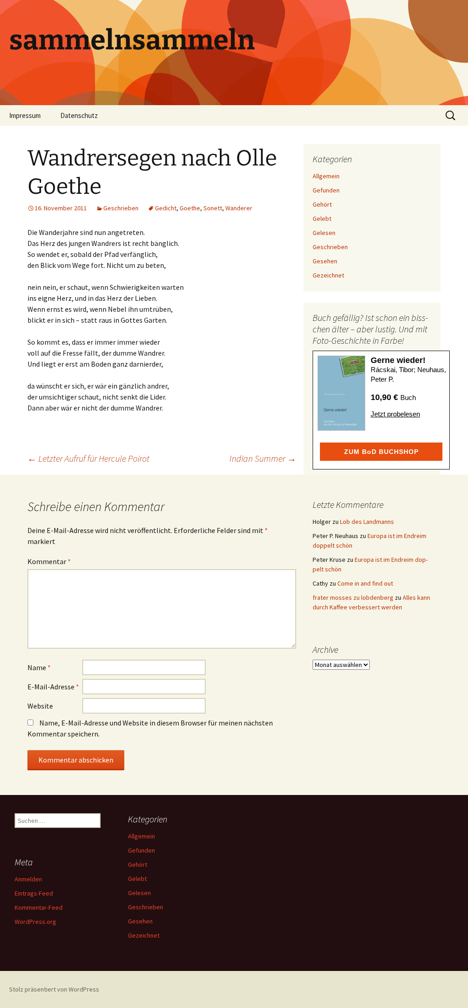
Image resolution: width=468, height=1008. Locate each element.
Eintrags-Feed (34, 893)
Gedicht (165, 208)
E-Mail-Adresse (53, 686)
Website (40, 705)
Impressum (25, 115)
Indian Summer (262, 458)
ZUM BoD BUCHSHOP (381, 451)
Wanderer (238, 208)
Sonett (212, 208)
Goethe (190, 208)
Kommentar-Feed (39, 907)
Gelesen (324, 233)
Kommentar (49, 561)
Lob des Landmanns (367, 521)
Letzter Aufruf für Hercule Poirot (88, 458)
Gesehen (325, 261)
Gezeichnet (328, 275)
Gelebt (322, 218)
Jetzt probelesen (395, 414)
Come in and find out (365, 583)
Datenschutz (79, 115)
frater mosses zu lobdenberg (353, 597)
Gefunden (326, 190)
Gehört (322, 204)
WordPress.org (35, 921)
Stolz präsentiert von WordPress (54, 989)
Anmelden (28, 879)
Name (39, 667)
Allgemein (326, 176)
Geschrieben (120, 208)
